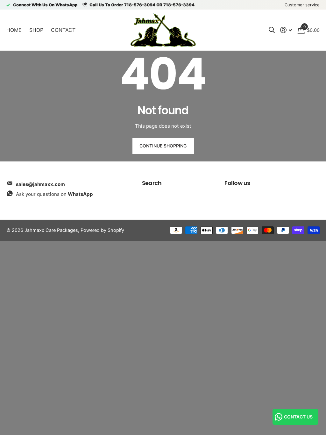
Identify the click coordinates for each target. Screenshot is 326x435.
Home (14, 30)
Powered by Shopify (102, 230)
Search (152, 183)
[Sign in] (286, 30)
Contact (63, 30)
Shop (36, 30)
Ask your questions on (54, 194)
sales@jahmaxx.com (40, 184)
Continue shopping (163, 145)
